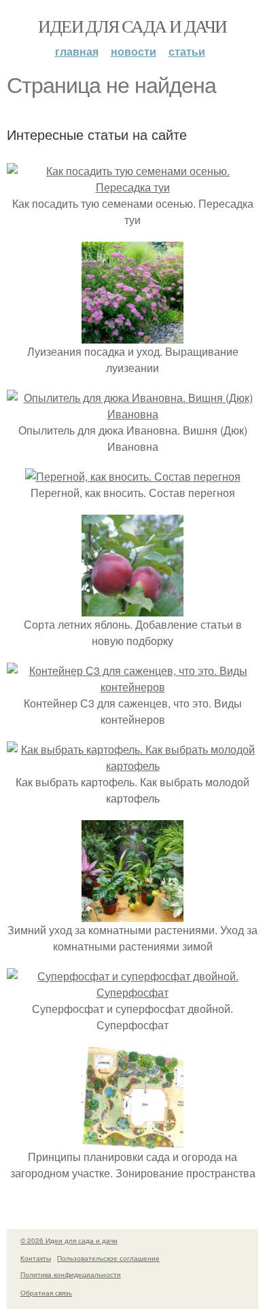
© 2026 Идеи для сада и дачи (69, 1240)
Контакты (35, 1258)
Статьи (187, 51)
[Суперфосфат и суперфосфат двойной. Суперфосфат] (132, 992)
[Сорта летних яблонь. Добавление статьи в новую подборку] (132, 608)
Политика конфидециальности (70, 1274)
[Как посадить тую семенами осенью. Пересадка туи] (132, 187)
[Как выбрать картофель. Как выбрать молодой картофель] (132, 765)
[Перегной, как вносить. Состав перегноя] (133, 476)
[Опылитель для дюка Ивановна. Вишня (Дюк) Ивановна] (132, 414)
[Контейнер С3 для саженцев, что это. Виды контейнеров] (132, 687)
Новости (133, 51)
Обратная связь (46, 1292)
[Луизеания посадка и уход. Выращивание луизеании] (132, 335)
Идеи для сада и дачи (132, 25)
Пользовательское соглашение (108, 1258)
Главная (77, 51)
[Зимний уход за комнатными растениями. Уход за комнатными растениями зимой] (132, 913)
